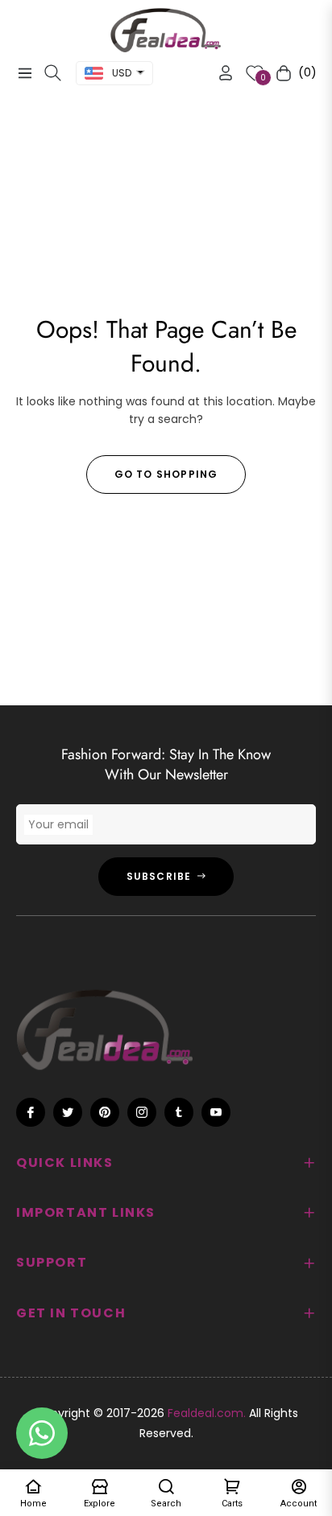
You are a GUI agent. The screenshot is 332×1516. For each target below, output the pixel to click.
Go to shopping (166, 474)
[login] (219, 72)
